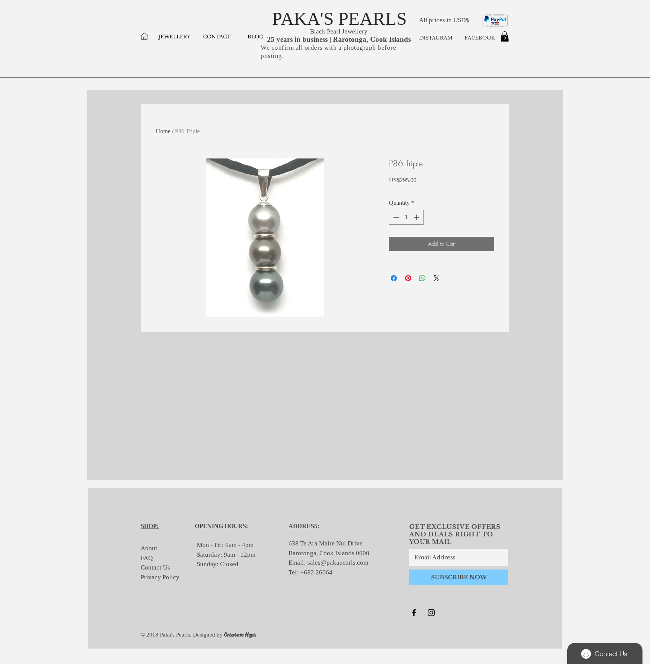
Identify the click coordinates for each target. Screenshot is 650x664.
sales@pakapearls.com (337, 562)
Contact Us (155, 567)
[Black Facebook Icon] (414, 612)
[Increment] (417, 217)
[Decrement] (395, 217)
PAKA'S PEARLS (339, 18)
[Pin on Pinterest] (408, 278)
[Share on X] (436, 278)
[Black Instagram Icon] (431, 612)
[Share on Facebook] (393, 278)
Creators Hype (240, 634)
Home (163, 131)
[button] (504, 36)
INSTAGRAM (436, 38)
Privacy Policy (160, 577)
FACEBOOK (479, 38)
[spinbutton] (406, 217)
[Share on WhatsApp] (422, 278)
